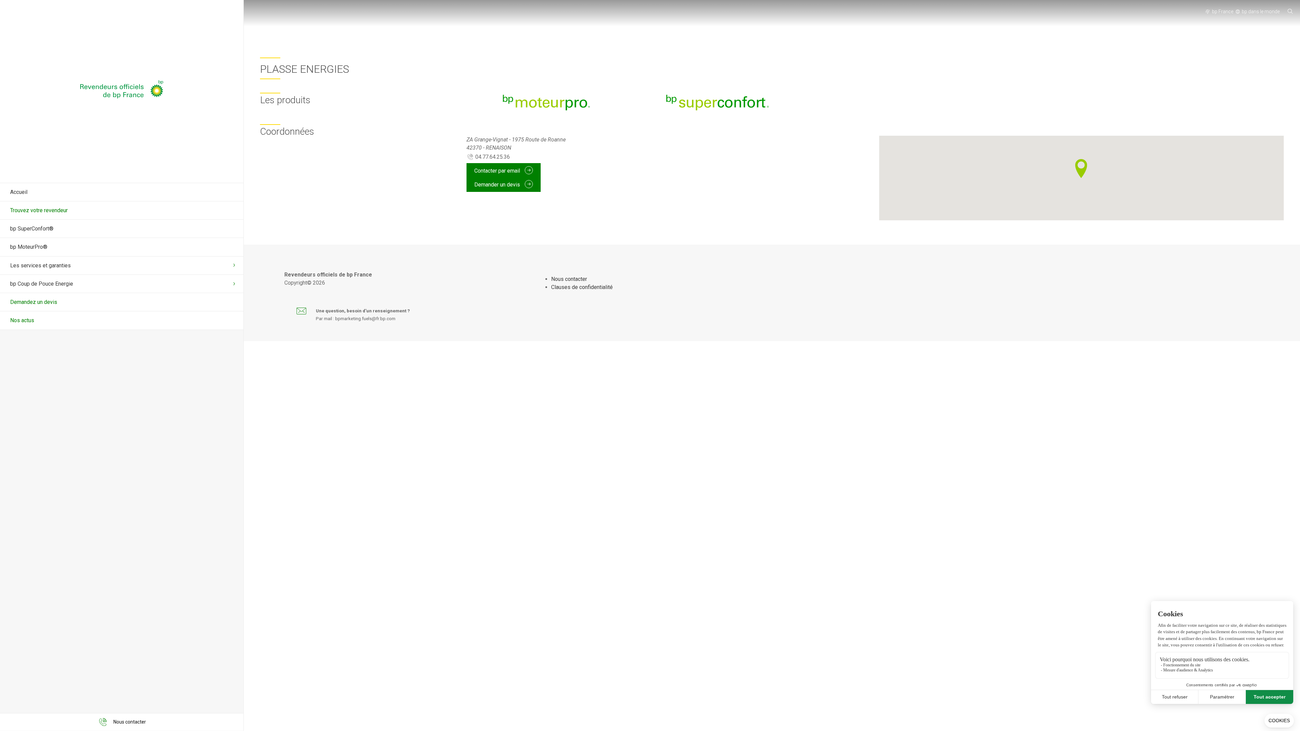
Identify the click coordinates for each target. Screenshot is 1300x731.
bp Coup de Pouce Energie (41, 284)
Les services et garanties (40, 265)
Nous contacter (569, 279)
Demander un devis (497, 184)
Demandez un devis (33, 302)
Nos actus (22, 320)
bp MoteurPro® (28, 247)
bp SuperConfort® (31, 228)
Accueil (18, 192)
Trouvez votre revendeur (39, 210)
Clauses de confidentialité (582, 287)
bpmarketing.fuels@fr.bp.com (365, 318)
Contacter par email (497, 170)
